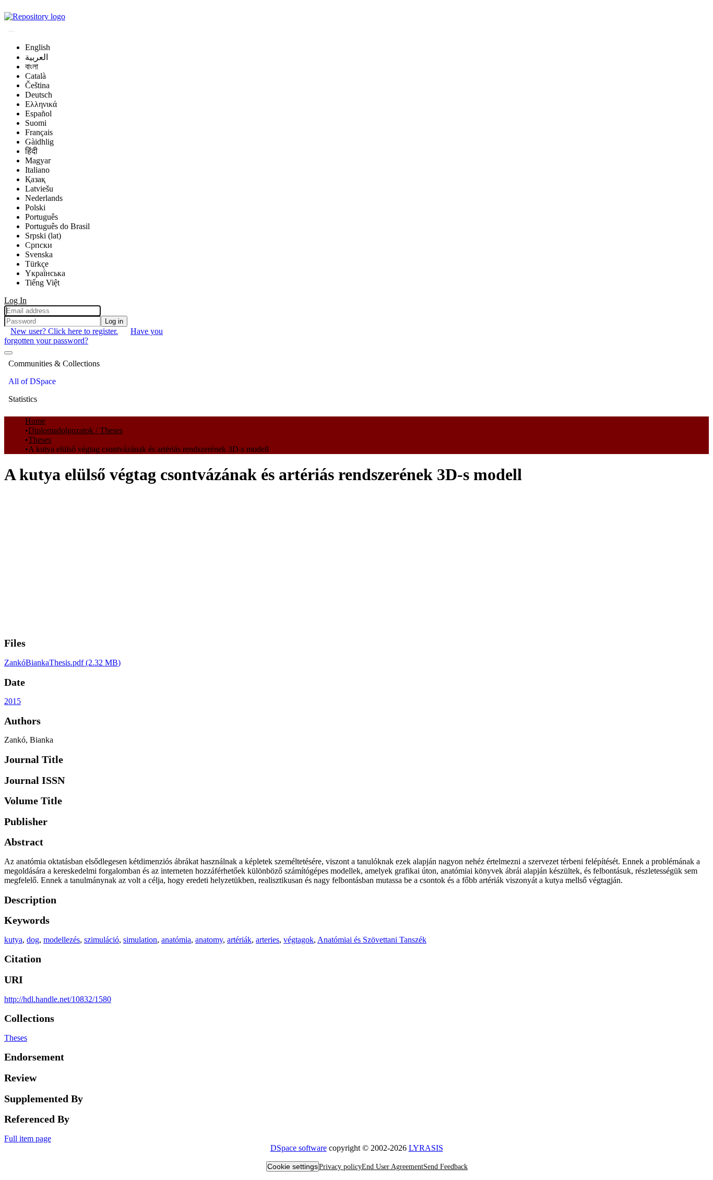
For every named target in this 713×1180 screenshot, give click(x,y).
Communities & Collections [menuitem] (54, 363)
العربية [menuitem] (36, 57)
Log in (114, 321)
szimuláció (101, 939)
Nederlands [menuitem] (44, 198)
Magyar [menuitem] (38, 160)
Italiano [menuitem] (37, 169)
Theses (39, 439)
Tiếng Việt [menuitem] (42, 282)
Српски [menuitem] (38, 245)
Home (35, 420)
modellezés (61, 939)
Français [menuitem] (39, 132)
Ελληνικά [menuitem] (41, 104)
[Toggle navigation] (8, 352)
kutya (13, 939)
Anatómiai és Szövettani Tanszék (371, 939)
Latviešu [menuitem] (39, 188)
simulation (140, 939)
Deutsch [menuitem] (38, 94)
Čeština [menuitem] (37, 85)
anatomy (209, 939)
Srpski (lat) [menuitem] (43, 235)
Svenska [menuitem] (39, 254)
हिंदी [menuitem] (31, 151)
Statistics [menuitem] (22, 399)
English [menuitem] (37, 47)
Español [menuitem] (38, 113)
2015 (12, 701)
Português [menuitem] (41, 216)
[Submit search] (11, 31)
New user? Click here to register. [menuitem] (64, 331)
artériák (239, 939)
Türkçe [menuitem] (37, 263)
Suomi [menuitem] (35, 122)
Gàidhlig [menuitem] (39, 141)
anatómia (176, 939)
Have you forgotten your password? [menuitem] (83, 336)
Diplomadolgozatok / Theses (75, 430)
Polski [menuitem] (35, 207)
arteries (267, 939)
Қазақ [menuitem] (35, 179)
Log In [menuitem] (15, 300)
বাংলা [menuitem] (31, 66)
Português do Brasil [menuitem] (57, 226)
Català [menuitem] (35, 75)
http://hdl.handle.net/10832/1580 (57, 999)
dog (33, 939)
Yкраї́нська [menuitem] (45, 273)
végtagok (298, 939)
